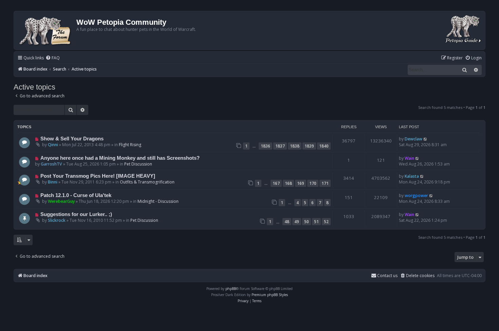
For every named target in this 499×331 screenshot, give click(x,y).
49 (296, 222)
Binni (52, 182)
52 (326, 222)
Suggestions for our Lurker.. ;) (76, 214)
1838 (294, 146)
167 (276, 183)
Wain (409, 158)
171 (325, 183)
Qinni (53, 145)
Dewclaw (413, 139)
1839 (309, 146)
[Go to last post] (425, 139)
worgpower (416, 195)
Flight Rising (130, 145)
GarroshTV (51, 164)
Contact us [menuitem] (387, 275)
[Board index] (46, 30)
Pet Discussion (138, 164)
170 (312, 183)
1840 (324, 146)
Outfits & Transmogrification (147, 182)
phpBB (230, 288)
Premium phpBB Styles (270, 294)
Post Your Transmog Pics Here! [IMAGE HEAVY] (97, 176)
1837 (280, 146)
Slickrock (57, 220)
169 (300, 183)
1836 (265, 146)
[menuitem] (52, 58)
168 (288, 183)
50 (306, 222)
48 (286, 222)
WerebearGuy (61, 201)
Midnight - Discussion (158, 201)
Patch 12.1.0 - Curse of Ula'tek (75, 195)
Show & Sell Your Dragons (72, 138)
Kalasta (412, 176)
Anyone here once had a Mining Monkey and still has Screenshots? (120, 158)
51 (316, 222)
